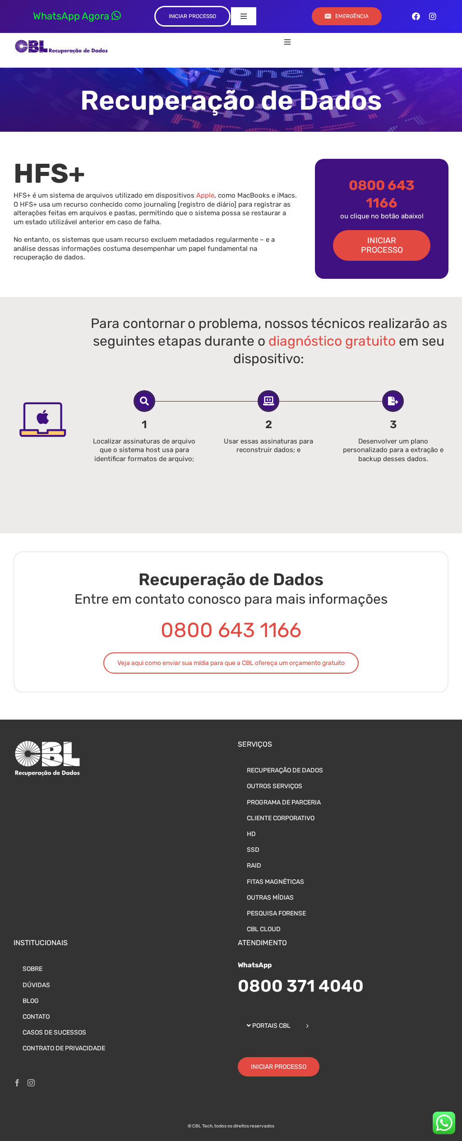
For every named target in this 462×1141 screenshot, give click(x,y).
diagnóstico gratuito (332, 341)
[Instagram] (31, 1082)
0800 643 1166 (231, 630)
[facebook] (416, 16)
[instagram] (432, 16)
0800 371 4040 (301, 986)
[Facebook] (17, 1082)
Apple (205, 195)
